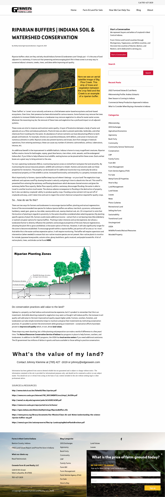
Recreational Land (115, 206)
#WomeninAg (113, 123)
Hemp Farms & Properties (118, 178)
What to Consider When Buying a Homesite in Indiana (129, 106)
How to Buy (113, 182)
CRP (110, 155)
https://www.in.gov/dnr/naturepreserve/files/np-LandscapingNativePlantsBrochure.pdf (48, 422)
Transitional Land (115, 218)
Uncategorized (114, 222)
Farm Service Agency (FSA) (119, 171)
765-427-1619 (17, 477)
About (150, 9)
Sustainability (113, 214)
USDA (110, 226)
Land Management (115, 186)
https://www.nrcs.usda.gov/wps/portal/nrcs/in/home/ (34, 405)
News (110, 198)
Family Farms (113, 159)
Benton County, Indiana (21, 443)
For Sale (111, 175)
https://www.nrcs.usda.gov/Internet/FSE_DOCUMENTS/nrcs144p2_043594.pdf (44, 395)
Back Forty (112, 139)
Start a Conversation (118, 55)
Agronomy (112, 135)
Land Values (113, 190)
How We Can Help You (119, 9)
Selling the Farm (114, 210)
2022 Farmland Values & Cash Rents (122, 90)
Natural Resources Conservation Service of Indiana (40, 334)
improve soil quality (28, 326)
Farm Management (116, 167)
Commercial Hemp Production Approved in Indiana (128, 102)
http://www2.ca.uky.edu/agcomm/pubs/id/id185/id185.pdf (36, 400)
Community (113, 143)
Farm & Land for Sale (93, 9)
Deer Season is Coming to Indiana (121, 98)
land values (57, 326)
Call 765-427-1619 (145, 2)
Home (73, 9)
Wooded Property (115, 234)
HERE (49, 240)
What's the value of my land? (58, 354)
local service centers (68, 337)
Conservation (113, 151)
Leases (111, 194)
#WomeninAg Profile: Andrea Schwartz (123, 94)
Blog (138, 9)
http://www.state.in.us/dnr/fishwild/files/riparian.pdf (34, 390)
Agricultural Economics (117, 131)
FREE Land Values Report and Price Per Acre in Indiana (33, 448)
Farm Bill (111, 163)
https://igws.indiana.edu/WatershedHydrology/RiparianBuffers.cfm (40, 410)
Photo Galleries (114, 202)
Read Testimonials (19, 459)
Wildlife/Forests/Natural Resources (122, 230)
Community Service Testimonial (121, 147)
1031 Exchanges (114, 127)
